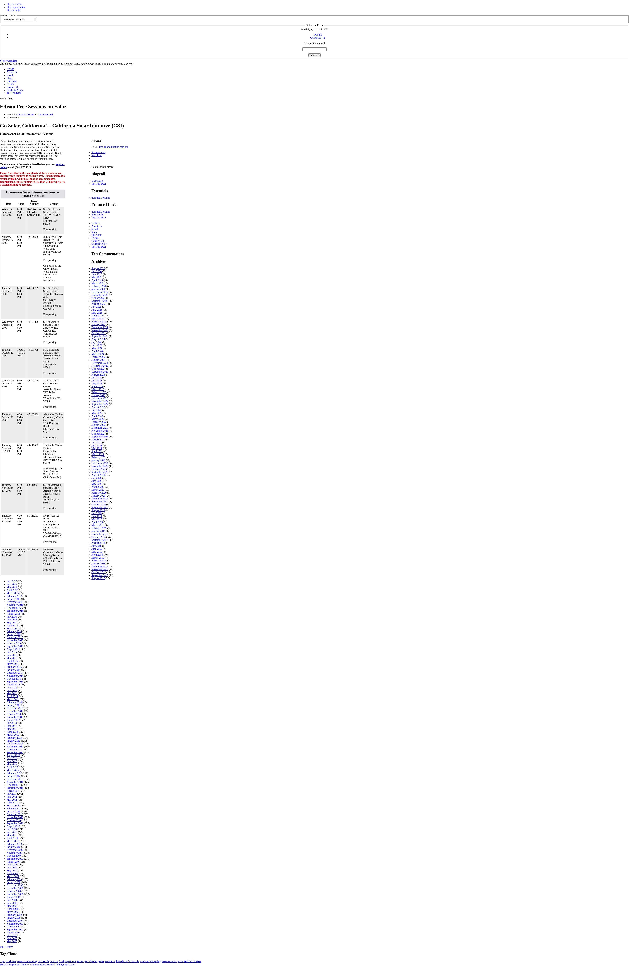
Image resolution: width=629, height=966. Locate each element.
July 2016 (12, 616)
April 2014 (12, 696)
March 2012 (13, 770)
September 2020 (99, 472)
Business (11, 961)
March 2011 (13, 805)
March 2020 (97, 489)
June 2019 (96, 516)
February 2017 (14, 596)
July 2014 (12, 687)
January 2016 (13, 634)
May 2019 (96, 519)
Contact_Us (13, 87)
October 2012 (14, 749)
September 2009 (15, 858)
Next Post (96, 155)
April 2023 (97, 386)
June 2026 (96, 274)
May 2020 (96, 483)
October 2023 (98, 368)
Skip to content (14, 4)
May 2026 (96, 277)
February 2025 (99, 321)
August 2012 (13, 755)
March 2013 (13, 734)
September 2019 (99, 507)
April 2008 (12, 908)
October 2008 (14, 891)
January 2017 (13, 599)
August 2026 (98, 268)
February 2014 (14, 702)
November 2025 (99, 295)
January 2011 (13, 811)
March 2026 (97, 283)
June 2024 (96, 345)
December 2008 (15, 885)
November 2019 (99, 501)
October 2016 (14, 607)
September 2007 (15, 929)
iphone (86, 961)
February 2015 (14, 666)
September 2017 (99, 575)
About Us (12, 72)
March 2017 (13, 593)
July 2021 (96, 442)
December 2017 (99, 566)
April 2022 (97, 416)
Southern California (169, 961)
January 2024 (98, 359)
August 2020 (98, 475)
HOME (10, 69)
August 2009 (13, 861)
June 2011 (12, 796)
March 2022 (97, 418)
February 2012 (14, 773)
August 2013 (13, 720)
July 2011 (12, 793)
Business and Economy (27, 961)
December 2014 (15, 672)
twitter (181, 961)
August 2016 (13, 613)
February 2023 (99, 392)
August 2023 (98, 374)
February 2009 (14, 879)
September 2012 (15, 752)
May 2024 (96, 348)
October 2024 (98, 333)
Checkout (12, 81)
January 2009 (13, 882)
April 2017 (12, 590)
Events (10, 84)
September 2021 (99, 436)
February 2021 (99, 457)
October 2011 (14, 784)
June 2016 (12, 619)
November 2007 (15, 923)
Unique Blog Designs (42, 964)
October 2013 (14, 714)
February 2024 (99, 357)
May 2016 (12, 622)
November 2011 (15, 782)
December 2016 (15, 601)
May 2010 (12, 835)
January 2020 (98, 495)
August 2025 (98, 303)
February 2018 (99, 560)
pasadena (110, 961)
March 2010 (13, 841)
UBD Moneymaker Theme (14, 964)
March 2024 (97, 354)
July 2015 (12, 652)
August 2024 (98, 339)
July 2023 (96, 377)
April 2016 (12, 625)
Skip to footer (14, 10)
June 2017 (12, 584)
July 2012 (12, 758)
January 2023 (98, 395)
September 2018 (99, 540)
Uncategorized (45, 114)
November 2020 (99, 466)
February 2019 (99, 528)
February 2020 (99, 492)
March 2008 (13, 911)
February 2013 (14, 737)
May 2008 (12, 906)
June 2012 (12, 761)
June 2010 (12, 832)
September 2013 (15, 717)
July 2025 (96, 306)
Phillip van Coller (66, 964)
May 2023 (96, 383)
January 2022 (98, 424)
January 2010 (13, 846)
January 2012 (13, 776)
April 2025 (97, 315)
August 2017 (98, 578)
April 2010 (12, 838)
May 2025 (96, 312)
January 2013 (13, 740)
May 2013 (12, 728)
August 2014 (13, 684)
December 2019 (99, 498)
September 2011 (15, 787)
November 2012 (15, 746)
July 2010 (12, 829)
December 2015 (15, 637)
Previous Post (98, 152)
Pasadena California (127, 961)
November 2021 (99, 430)
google (67, 961)
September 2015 (15, 646)
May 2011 (12, 799)
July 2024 (96, 342)
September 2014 (15, 681)
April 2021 (97, 451)
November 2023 (99, 365)
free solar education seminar (113, 146)
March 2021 (97, 454)
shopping (155, 961)
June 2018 (96, 548)
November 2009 (15, 852)
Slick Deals (97, 180)
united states (192, 961)
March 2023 (97, 389)
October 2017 (98, 572)
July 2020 (96, 478)
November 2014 (15, 675)
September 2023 (99, 371)
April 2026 (97, 280)
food (61, 961)
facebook (54, 961)
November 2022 (99, 401)
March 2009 (13, 876)
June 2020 (96, 480)
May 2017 (12, 587)
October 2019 (98, 504)
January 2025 (98, 324)
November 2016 (15, 604)
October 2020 (98, 469)
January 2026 (98, 289)
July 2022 (96, 410)
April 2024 (97, 351)
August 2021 (98, 439)
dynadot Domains (100, 197)
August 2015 (13, 649)
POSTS (318, 34)
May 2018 (96, 551)
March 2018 (97, 557)
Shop (9, 78)
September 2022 (99, 404)
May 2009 (12, 870)
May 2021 (96, 448)
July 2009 (12, 864)
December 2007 (15, 920)
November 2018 (99, 534)
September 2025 (99, 300)
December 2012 (15, 743)
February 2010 (14, 844)
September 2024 (99, 336)
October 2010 (14, 820)
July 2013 (12, 723)
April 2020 (97, 486)
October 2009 (14, 855)
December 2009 (15, 849)
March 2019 (97, 525)
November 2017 (99, 569)
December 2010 (15, 814)
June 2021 (96, 445)
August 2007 (13, 932)
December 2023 (99, 362)
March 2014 (13, 699)
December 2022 (99, 398)
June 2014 (12, 690)
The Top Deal (14, 93)
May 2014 (12, 693)
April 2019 (97, 522)
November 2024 (99, 330)
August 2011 (13, 790)
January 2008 (13, 917)
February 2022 (99, 421)
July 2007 (12, 935)
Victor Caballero (8, 60)
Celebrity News (15, 90)
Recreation (145, 961)
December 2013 (15, 708)
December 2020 (99, 463)
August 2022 (98, 407)
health (73, 961)
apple (2, 961)
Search (10, 75)
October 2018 (98, 537)
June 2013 (12, 725)
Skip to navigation (16, 7)
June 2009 (12, 867)
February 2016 (14, 631)
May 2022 (96, 413)
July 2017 (12, 581)
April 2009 (12, 873)
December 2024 (99, 327)
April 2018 (97, 554)
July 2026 (96, 271)
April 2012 (12, 767)
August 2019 (98, 510)
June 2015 (12, 655)
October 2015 (14, 643)
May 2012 (12, 764)
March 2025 (97, 318)
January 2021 (98, 460)
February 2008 (14, 914)
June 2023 (96, 380)
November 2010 (15, 817)
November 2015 (15, 640)
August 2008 (13, 897)
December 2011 (15, 779)
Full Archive (6, 947)
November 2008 (15, 888)
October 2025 (98, 297)
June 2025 (96, 309)
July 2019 (96, 513)
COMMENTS (317, 37)
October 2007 (14, 926)
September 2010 (15, 823)
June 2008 (12, 903)
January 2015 (13, 669)
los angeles (97, 961)
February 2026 (99, 286)
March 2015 (13, 663)
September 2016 (15, 610)
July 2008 (12, 900)
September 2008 (15, 894)
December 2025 (99, 292)
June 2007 (12, 938)
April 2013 (12, 731)
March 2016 (13, 628)
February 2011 (14, 808)
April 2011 (12, 802)
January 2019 (98, 531)
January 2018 (98, 563)
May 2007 (12, 941)
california (43, 961)
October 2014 (14, 678)
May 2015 (12, 658)
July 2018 (96, 545)
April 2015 (12, 661)
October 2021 (98, 433)
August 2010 (13, 826)
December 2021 (99, 427)
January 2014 (13, 705)
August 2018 (98, 542)
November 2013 (15, 711)
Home (80, 961)
